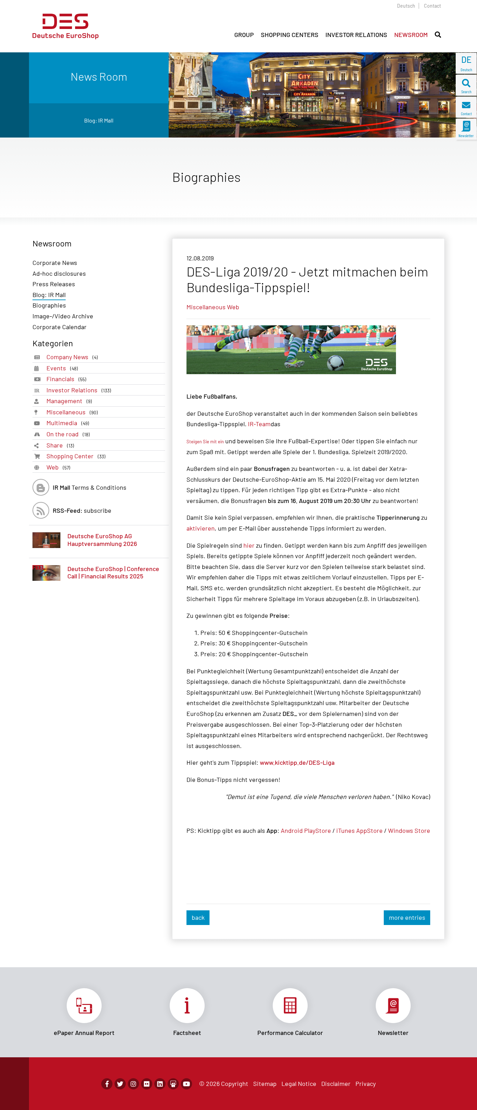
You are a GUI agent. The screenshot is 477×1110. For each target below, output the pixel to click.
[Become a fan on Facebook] (106, 1083)
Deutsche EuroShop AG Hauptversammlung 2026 (102, 539)
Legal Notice (298, 1083)
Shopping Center (75, 456)
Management (69, 401)
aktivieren (200, 528)
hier (249, 545)
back (198, 917)
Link (84, 1012)
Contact (432, 6)
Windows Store (409, 830)
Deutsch (406, 6)
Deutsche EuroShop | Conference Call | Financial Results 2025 (113, 572)
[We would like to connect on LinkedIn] (160, 1083)
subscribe (82, 510)
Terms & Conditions (89, 487)
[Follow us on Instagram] (133, 1083)
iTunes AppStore (359, 830)
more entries (407, 917)
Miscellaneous (72, 412)
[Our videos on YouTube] (186, 1083)
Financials (66, 379)
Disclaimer (336, 1083)
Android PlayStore (306, 830)
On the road (68, 434)
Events (62, 368)
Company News (72, 357)
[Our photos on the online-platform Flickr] (146, 1083)
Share (60, 445)
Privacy (365, 1083)
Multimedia (67, 423)
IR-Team (259, 424)
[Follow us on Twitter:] (120, 1083)
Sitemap (265, 1083)
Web (58, 467)
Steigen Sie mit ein (205, 441)
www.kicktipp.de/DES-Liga (297, 762)
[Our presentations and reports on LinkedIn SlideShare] (173, 1083)
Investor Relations (78, 390)
